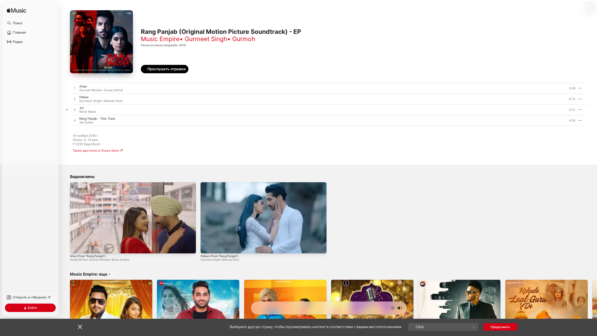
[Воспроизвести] (75, 247)
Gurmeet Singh (206, 38)
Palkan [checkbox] (84, 97)
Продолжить (500, 327)
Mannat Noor (113, 101)
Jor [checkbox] (81, 108)
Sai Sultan (86, 122)
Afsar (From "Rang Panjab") (87, 256)
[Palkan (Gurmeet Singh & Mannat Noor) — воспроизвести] (74, 99)
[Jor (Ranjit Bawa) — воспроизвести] (74, 110)
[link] (90, 274)
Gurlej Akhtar (113, 90)
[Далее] (392, 308)
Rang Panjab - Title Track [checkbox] (97, 118)
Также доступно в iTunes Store (96, 150)
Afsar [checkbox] (83, 86)
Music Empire (160, 38)
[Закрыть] (80, 327)
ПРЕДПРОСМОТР (565, 88)
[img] (16, 10)
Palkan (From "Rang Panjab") (219, 256)
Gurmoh (243, 38)
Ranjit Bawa (87, 111)
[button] (30, 23)
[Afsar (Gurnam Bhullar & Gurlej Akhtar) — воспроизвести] (74, 88)
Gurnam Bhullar (90, 90)
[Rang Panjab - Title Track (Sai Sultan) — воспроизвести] (74, 121)
